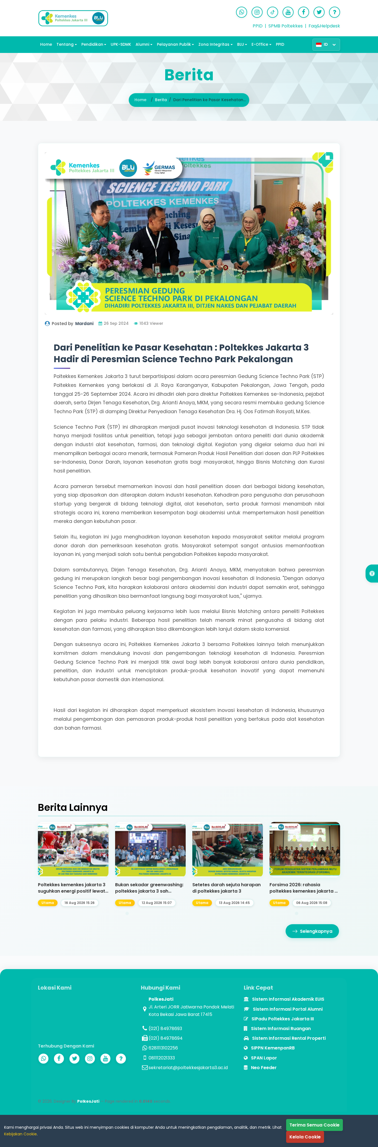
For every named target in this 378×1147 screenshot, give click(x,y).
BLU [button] (240, 44)
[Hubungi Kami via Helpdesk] (334, 12)
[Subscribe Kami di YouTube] (288, 12)
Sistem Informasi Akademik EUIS (287, 999)
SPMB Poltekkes (285, 26)
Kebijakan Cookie (20, 1134)
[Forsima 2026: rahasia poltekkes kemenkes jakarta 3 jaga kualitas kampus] (305, 849)
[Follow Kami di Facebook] (303, 12)
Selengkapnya (316, 931)
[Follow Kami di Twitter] (319, 12)
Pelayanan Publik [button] (174, 44)
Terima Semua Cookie (314, 1125)
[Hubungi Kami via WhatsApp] (241, 12)
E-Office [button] (260, 44)
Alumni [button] (142, 44)
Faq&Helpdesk (324, 26)
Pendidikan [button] (92, 44)
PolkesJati (88, 1101)
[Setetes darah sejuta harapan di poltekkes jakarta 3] (227, 849)
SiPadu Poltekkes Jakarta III (282, 1019)
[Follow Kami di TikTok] (272, 12)
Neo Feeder (263, 1067)
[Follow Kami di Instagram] (257, 12)
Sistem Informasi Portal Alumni (287, 1009)
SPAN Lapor (263, 1058)
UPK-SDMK (121, 44)
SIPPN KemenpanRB (272, 1048)
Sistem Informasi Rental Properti (288, 1038)
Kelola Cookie (305, 1137)
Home (46, 44)
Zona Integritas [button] (213, 44)
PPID (258, 26)
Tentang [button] (65, 44)
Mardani (84, 324)
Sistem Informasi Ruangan (280, 1028)
